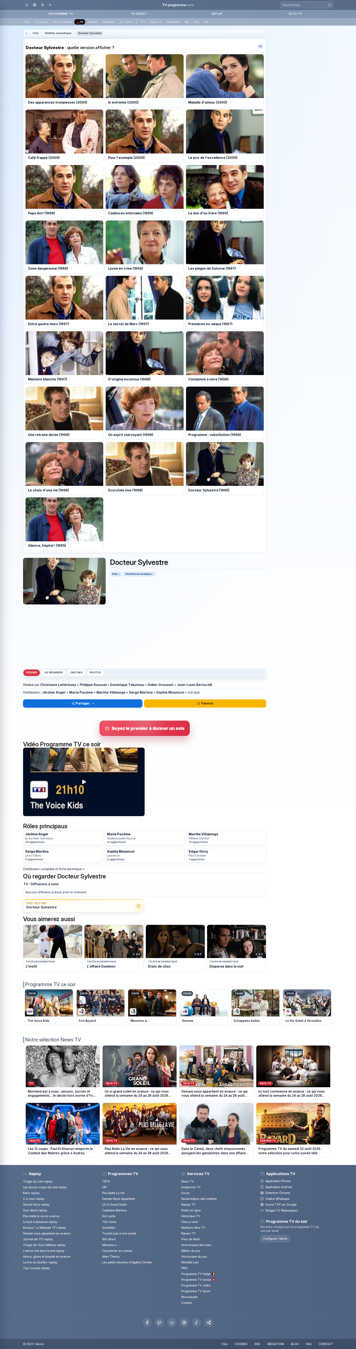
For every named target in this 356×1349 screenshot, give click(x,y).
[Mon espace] (34, 5)
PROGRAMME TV (61, 13)
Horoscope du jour (194, 1256)
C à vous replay (33, 1198)
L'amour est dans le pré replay (43, 1250)
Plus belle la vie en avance (41, 1216)
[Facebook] (147, 1322)
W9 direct (109, 1239)
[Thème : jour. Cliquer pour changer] (42, 5)
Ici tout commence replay (40, 1222)
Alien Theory (111, 1256)
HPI (104, 1187)
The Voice (109, 1222)
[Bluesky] (171, 1322)
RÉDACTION (275, 1344)
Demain (93, 22)
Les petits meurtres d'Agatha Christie (127, 1262)
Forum (185, 1193)
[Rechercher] (329, 5)
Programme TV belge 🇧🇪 (198, 1274)
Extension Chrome (277, 1192)
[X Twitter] (159, 1322)
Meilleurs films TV (193, 1227)
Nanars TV (188, 1233)
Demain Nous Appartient (118, 1198)
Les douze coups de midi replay (45, 1187)
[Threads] (184, 1322)
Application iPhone (278, 1181)
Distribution (31, 692)
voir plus (193, 692)
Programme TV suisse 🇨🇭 (198, 1279)
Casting (76, 672)
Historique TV (190, 1216)
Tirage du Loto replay (38, 1181)
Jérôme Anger (54, 692)
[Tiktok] (196, 1322)
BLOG (295, 1344)
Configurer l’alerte (275, 1238)
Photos (95, 672)
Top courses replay (36, 1268)
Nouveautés (189, 1297)
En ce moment (62, 22)
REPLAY (217, 13)
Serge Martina (141, 692)
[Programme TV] (26, 33)
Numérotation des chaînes (199, 1198)
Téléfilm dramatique (57, 33)
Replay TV (188, 1204)
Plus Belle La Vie (113, 1193)
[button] (208, 1322)
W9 (206, 22)
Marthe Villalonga (110, 692)
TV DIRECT (139, 13)
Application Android (278, 1187)
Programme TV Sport (195, 1291)
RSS (257, 1344)
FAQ (309, 1344)
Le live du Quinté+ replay (40, 1262)
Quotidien (108, 1227)
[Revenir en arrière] (50, 5)
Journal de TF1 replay (38, 1239)
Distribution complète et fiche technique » (53, 869)
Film (36, 33)
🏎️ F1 (79, 22)
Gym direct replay (35, 1210)
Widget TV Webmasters (281, 1210)
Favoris (207, 703)
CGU (224, 1344)
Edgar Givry (198, 851)
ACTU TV (295, 13)
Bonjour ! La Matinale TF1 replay (44, 1227)
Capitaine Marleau (114, 1210)
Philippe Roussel (93, 685)
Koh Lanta (108, 1216)
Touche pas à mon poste (119, 1233)
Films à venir (189, 1222)
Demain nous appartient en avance (46, 1233)
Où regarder (53, 672)
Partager (83, 703)
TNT (27, 22)
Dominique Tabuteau (127, 685)
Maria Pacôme (81, 692)
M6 (187, 22)
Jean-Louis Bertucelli (194, 685)
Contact (186, 1302)
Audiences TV (191, 1187)
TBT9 (106, 1181)
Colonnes (109, 22)
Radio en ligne (191, 1210)
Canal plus (173, 22)
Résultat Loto (190, 1262)
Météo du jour (190, 1250)
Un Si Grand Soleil (114, 1204)
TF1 (143, 22)
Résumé (31, 672)
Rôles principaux (45, 826)
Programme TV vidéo (196, 1285)
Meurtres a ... (110, 1245)
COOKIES (241, 1344)
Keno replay (31, 1193)
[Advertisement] (144, 636)
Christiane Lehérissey (58, 685)
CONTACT (326, 1344)
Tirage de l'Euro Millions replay (44, 1245)
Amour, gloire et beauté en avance (46, 1256)
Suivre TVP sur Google (281, 1204)
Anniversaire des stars (196, 1245)
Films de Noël (190, 1239)
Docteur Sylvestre (90, 33)
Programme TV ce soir (50, 984)
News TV (187, 1181)
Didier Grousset (160, 685)
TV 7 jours (126, 22)
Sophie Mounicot (170, 692)
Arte (196, 22)
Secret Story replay (36, 1204)
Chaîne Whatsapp (277, 1198)
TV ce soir (41, 22)
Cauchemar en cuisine (117, 1250)
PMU (184, 1268)
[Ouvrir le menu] (26, 5)
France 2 (155, 22)
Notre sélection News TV (53, 1040)
